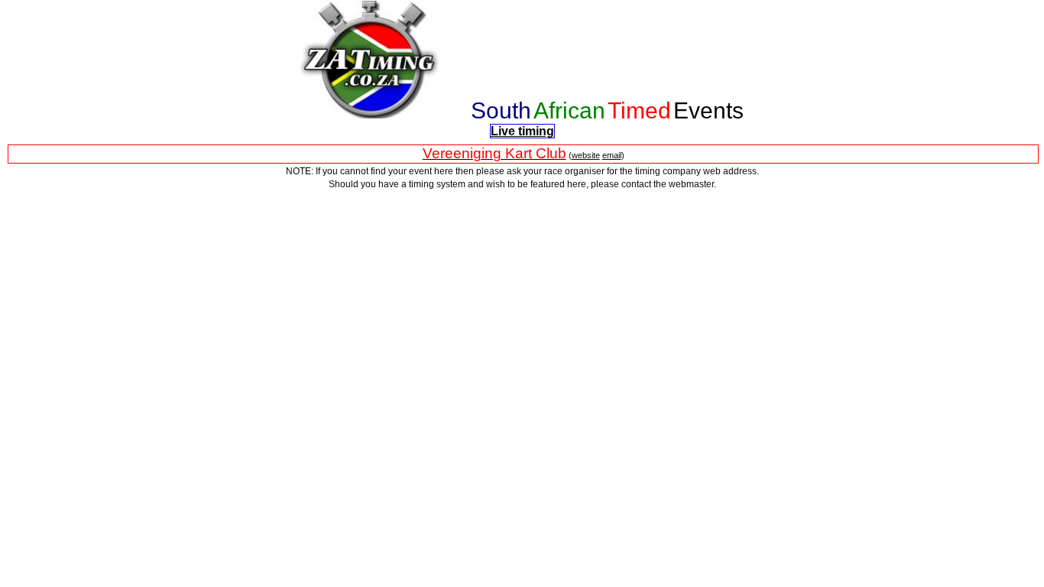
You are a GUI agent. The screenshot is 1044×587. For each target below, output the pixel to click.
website (586, 155)
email (611, 155)
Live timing (522, 131)
